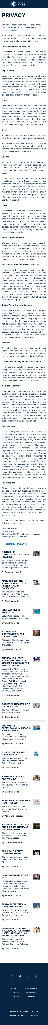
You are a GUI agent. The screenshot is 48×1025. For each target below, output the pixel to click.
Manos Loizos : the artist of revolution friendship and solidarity (14, 584)
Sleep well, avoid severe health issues (16, 801)
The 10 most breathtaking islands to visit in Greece (16, 728)
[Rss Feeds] (36, 976)
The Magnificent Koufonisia (11, 611)
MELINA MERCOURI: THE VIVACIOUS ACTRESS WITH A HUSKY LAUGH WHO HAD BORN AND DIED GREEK (16, 932)
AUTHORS (14, 992)
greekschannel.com (10, 30)
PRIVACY (34, 1015)
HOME (13, 988)
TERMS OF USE (16, 1015)
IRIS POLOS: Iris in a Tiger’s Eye (16, 876)
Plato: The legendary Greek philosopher (14, 905)
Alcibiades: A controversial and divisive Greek (13, 634)
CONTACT (16, 996)
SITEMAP (32, 996)
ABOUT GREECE (30, 988)
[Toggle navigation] (5, 4)
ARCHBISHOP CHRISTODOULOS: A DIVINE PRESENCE (15, 554)
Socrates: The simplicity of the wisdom (16, 705)
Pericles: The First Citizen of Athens (12, 852)
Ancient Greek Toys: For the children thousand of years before (15, 827)
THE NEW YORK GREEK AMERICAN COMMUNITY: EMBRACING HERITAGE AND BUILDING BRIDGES (15, 662)
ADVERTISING (32, 992)
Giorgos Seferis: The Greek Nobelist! (13, 753)
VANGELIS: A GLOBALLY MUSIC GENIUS (14, 777)
